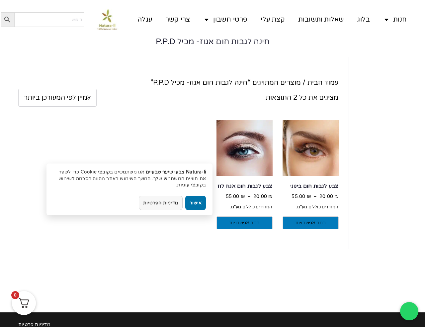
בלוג (363, 20)
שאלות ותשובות (321, 20)
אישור (196, 203)
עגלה (144, 20)
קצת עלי (273, 20)
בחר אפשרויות (310, 223)
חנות (400, 20)
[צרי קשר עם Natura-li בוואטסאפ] (409, 311)
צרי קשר (177, 20)
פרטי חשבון (230, 20)
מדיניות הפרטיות (160, 203)
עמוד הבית (323, 83)
